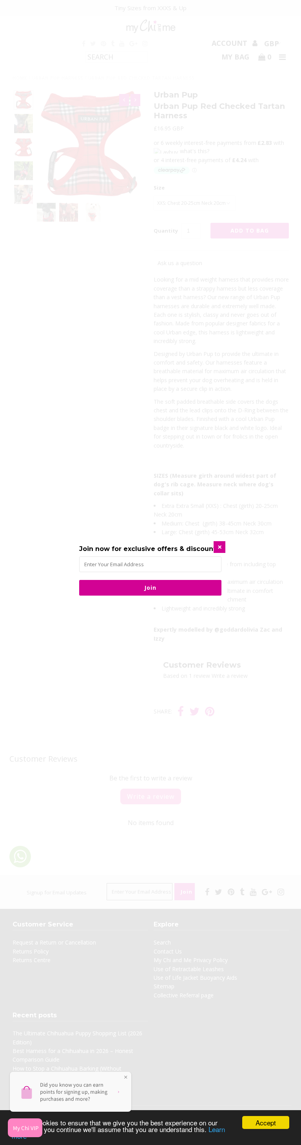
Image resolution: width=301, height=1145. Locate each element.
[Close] (219, 547)
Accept (266, 1122)
